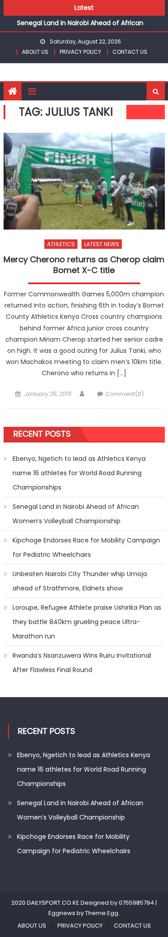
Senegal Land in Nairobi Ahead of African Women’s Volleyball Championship (76, 513)
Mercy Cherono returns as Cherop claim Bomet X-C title (84, 264)
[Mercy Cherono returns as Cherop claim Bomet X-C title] (84, 181)
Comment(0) (124, 394)
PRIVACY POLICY (80, 52)
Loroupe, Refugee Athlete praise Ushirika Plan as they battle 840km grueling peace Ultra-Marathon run (87, 622)
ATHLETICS (61, 244)
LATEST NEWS (101, 244)
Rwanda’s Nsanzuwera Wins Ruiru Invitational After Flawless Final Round (82, 662)
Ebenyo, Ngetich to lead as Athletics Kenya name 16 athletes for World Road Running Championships (79, 473)
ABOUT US (35, 52)
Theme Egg (101, 913)
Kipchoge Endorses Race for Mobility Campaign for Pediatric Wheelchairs (86, 547)
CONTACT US (129, 52)
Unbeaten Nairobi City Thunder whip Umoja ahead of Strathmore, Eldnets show (80, 581)
